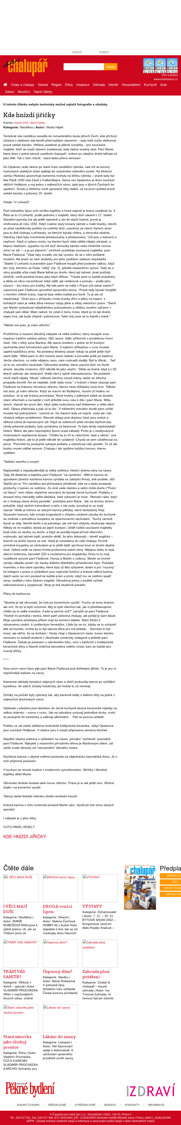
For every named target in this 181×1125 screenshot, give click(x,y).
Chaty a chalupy (22, 85)
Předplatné (57, 1105)
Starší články (43, 92)
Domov (104, 52)
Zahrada (99, 85)
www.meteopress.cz (166, 79)
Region (56, 85)
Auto (163, 85)
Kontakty (132, 1105)
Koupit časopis (28, 1105)
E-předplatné (85, 1105)
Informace (156, 1105)
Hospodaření (131, 85)
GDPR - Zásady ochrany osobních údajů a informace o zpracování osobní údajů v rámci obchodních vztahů (90, 1121)
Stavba (43, 85)
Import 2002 (21, 122)
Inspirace (82, 85)
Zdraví (77, 52)
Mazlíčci (24, 92)
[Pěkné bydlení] (30, 1089)
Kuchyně (150, 85)
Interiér (113, 85)
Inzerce (110, 1105)
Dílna (69, 85)
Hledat (110, 66)
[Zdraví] (151, 1089)
